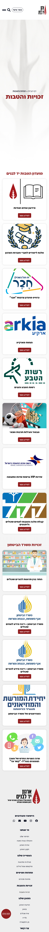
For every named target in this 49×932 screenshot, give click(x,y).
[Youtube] (25, 820)
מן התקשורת (24, 922)
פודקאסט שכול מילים (25, 866)
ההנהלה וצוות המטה (24, 841)
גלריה (24, 918)
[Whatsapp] (13, 820)
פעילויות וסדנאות (24, 862)
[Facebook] (36, 820)
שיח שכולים (24, 913)
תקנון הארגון (24, 849)
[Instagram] (30, 820)
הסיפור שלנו (24, 836)
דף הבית (32, 91)
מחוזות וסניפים (24, 879)
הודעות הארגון (24, 905)
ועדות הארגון (24, 845)
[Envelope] (19, 820)
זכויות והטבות (24, 892)
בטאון (24, 909)
